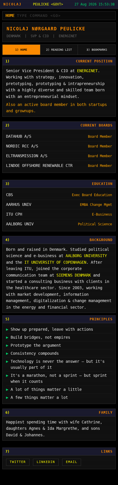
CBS (9, 194)
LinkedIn (46, 462)
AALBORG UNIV (20, 224)
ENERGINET (87, 70)
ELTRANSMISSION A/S (26, 155)
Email (71, 462)
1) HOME (21, 49)
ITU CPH (14, 214)
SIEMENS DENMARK (73, 275)
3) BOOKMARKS (96, 49)
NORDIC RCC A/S (22, 146)
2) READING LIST (59, 49)
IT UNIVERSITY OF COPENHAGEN (55, 262)
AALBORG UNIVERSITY (86, 255)
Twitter (18, 462)
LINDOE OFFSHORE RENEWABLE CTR (39, 165)
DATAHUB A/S (18, 136)
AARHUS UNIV (18, 204)
